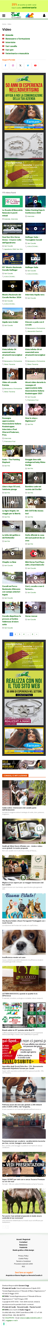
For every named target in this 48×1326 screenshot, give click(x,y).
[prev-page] (3, 1226)
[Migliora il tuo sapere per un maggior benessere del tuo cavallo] (24, 867)
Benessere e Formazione (36, 328)
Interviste (10, 42)
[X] (20, 65)
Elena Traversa (9, 364)
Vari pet (9, 49)
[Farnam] (24, 129)
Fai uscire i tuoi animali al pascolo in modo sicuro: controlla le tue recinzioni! (22, 1217)
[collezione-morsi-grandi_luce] (24, 158)
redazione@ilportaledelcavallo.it (31, 1318)
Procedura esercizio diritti (23, 1264)
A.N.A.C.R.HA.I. (32, 246)
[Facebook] (5, 65)
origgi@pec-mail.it (12, 1320)
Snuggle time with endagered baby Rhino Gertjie (35, 462)
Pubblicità (23, 1247)
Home (4, 24)
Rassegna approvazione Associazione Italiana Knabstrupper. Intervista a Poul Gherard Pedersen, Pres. (11, 426)
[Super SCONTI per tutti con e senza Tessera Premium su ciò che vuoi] (24, 1164)
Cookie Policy (23, 1258)
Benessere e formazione (17, 38)
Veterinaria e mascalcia (17, 53)
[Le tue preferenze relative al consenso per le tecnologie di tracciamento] (4, 1324)
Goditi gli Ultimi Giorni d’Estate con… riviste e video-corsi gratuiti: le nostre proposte (22, 847)
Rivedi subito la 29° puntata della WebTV (18, 1030)
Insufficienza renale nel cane (13, 957)
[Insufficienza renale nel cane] (24, 942)
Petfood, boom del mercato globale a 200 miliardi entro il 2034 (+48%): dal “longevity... (22, 1106)
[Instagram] (13, 65)
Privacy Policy (23, 1256)
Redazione (23, 1245)
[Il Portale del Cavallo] (17, 15)
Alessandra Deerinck (34, 331)
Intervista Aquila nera (34, 295)
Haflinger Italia (31, 267)
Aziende (9, 35)
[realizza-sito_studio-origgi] (24, 696)
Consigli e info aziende (15, 775)
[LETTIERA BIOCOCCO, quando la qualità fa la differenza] (24, 978)
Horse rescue (31, 616)
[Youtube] (35, 65)
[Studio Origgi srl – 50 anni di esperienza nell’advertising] (24, 101)
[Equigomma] (24, 186)
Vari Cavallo (8, 246)
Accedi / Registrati (23, 1239)
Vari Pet (30, 424)
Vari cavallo (11, 46)
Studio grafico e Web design (23, 1250)
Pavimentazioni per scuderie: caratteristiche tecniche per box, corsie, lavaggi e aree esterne (23, 1142)
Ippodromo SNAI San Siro (13, 249)
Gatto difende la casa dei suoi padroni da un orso (35, 538)
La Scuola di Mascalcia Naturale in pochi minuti (12, 213)
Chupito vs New (9, 562)
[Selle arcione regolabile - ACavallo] (24, 769)
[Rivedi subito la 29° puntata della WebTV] (24, 1015)
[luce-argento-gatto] (24, 725)
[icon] (44, 16)
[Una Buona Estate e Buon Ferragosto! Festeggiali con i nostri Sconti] (24, 905)
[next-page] (7, 1226)
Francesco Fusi (32, 400)
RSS (23, 1266)
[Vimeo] (28, 65)
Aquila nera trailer (10, 322)
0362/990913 (9, 1318)
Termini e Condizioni (23, 1261)
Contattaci (23, 1242)
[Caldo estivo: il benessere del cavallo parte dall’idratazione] (24, 792)
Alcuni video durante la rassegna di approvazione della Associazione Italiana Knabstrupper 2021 (35, 388)
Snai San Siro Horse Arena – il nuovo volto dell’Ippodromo (11, 240)
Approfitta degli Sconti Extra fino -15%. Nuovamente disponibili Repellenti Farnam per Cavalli (22, 1067)
